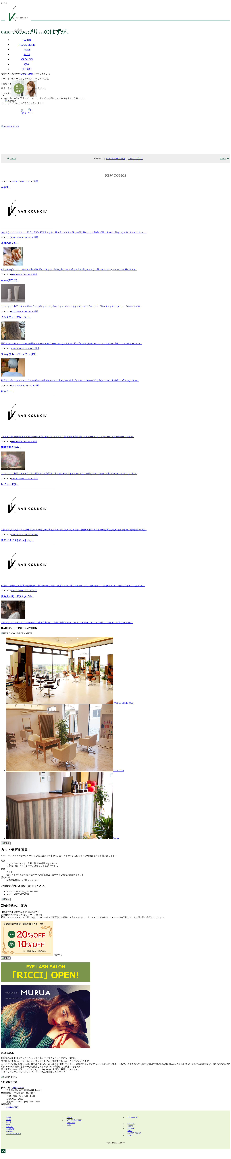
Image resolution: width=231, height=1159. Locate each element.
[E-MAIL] (30, 112)
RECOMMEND (27, 44)
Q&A (27, 64)
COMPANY (27, 73)
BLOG (27, 54)
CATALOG (27, 59)
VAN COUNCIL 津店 (115, 158)
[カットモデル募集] (24, 88)
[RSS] (23, 112)
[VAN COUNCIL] (18, 16)
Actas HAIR (118, 770)
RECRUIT (27, 69)
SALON (27, 40)
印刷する (58, 955)
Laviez (116, 838)
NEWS (26, 49)
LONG (130, 1131)
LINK (129, 1135)
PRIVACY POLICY (134, 1133)
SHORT (130, 1126)
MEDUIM (131, 1128)
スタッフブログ (135, 158)
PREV (223, 158)
